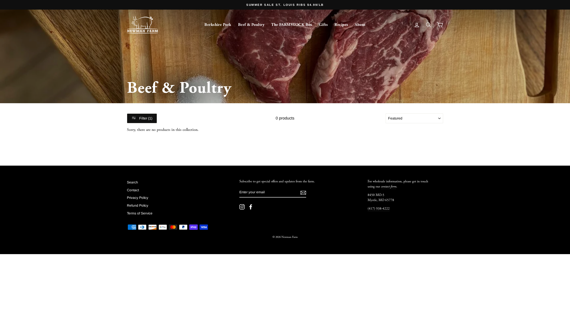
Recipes (341, 24)
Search (132, 182)
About (360, 24)
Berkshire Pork (217, 24)
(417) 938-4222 (379, 208)
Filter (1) (145, 118)
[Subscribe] (303, 192)
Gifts (323, 24)
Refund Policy (137, 205)
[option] (285, 4)
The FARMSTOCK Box (291, 24)
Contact (133, 190)
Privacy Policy (137, 198)
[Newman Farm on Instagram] (242, 207)
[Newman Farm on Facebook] (250, 207)
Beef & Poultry (251, 24)
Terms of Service (140, 213)
